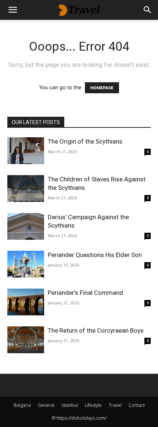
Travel (115, 405)
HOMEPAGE (102, 87)
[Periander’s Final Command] (25, 302)
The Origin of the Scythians (85, 141)
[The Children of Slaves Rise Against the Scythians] (25, 188)
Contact (137, 405)
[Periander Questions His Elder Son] (25, 264)
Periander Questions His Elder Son (95, 254)
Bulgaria (22, 405)
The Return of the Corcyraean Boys (96, 330)
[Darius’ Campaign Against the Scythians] (25, 226)
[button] (12, 10)
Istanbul (69, 405)
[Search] (147, 10)
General (46, 405)
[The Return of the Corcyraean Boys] (25, 339)
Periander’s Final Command (85, 292)
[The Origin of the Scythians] (25, 150)
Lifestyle (93, 405)
